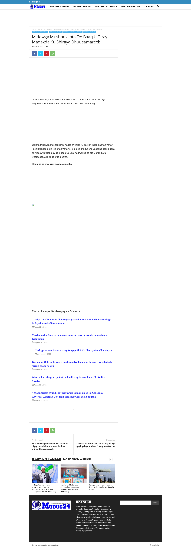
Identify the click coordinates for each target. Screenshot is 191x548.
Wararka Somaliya (60, 6)
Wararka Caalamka (105, 6)
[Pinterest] (46, 53)
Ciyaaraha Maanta (130, 6)
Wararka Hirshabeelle (45, 29)
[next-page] (114, 459)
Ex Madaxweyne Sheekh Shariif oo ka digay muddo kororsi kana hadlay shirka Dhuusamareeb (50, 446)
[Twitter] (40, 53)
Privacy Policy (154, 545)
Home (34, 29)
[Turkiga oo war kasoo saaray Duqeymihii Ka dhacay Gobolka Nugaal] (102, 473)
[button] (158, 6)
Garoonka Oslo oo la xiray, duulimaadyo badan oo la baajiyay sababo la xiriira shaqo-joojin (72, 363)
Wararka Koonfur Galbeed (72, 32)
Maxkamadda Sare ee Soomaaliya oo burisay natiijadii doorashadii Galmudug (69, 336)
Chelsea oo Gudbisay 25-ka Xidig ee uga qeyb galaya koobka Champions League (96, 444)
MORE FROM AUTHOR (77, 459)
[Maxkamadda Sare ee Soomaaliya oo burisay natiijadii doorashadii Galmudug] (74, 473)
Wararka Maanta (82, 6)
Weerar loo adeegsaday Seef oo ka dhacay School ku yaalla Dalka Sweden (68, 379)
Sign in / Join (34, 2)
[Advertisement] (95, 18)
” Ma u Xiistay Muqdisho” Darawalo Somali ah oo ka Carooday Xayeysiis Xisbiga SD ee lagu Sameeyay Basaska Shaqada (67, 394)
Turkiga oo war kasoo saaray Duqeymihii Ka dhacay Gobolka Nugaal (74, 350)
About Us (149, 6)
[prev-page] (110, 459)
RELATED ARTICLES (46, 459)
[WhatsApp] (52, 53)
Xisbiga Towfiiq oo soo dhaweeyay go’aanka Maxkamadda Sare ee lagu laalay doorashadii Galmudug (71, 321)
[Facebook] (34, 53)
